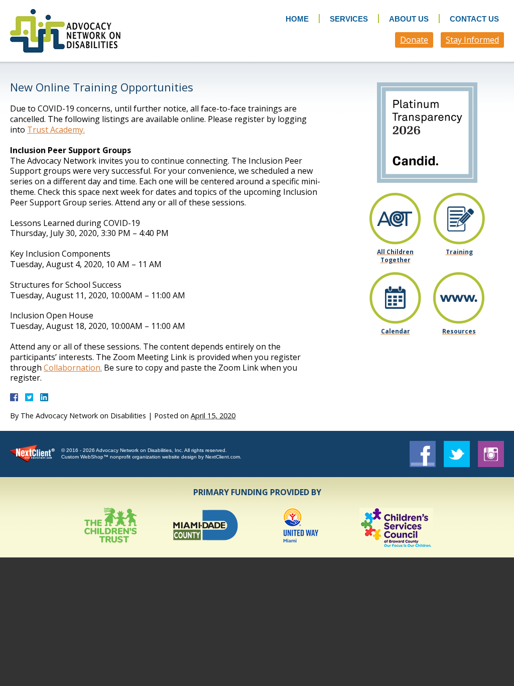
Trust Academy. (56, 129)
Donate (414, 39)
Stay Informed (472, 39)
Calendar (395, 331)
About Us (409, 19)
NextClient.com (222, 457)
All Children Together (395, 256)
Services (349, 19)
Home (297, 19)
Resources (459, 331)
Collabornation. (73, 367)
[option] (110, 527)
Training (459, 252)
